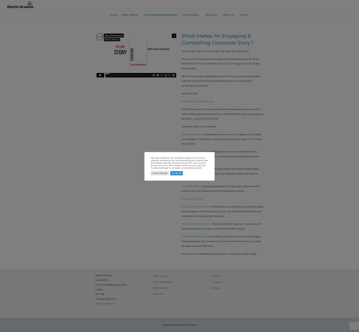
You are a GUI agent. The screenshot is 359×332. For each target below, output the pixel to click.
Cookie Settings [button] (159, 173)
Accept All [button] (176, 173)
